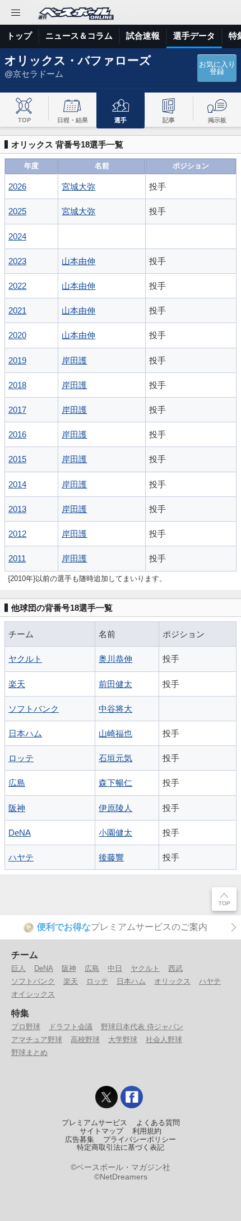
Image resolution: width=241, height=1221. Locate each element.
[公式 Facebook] (132, 1097)
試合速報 (143, 35)
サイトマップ (101, 1131)
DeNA (19, 832)
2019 (17, 360)
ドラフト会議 (70, 1026)
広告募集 (79, 1140)
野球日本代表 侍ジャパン (142, 1026)
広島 (16, 782)
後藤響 (111, 857)
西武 (175, 968)
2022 (17, 286)
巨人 (18, 968)
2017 (17, 409)
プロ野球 (25, 1026)
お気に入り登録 (217, 68)
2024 (17, 236)
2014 (17, 484)
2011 (17, 558)
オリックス (172, 981)
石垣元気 (115, 758)
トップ (19, 35)
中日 (115, 968)
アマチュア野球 (36, 1039)
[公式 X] (106, 1097)
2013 (17, 509)
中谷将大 (115, 708)
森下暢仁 (115, 782)
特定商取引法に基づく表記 (120, 1147)
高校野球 (85, 1039)
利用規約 (146, 1131)
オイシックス (33, 994)
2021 (17, 310)
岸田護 (74, 360)
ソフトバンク (33, 708)
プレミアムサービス (94, 1123)
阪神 (16, 808)
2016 (17, 434)
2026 (17, 186)
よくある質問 (158, 1123)
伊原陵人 (115, 808)
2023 (17, 261)
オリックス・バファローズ (77, 60)
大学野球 (122, 1039)
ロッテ (21, 758)
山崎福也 (115, 733)
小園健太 (115, 832)
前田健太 (115, 684)
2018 (17, 385)
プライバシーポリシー (139, 1140)
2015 (17, 459)
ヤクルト (25, 659)
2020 (17, 335)
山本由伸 (78, 261)
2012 (17, 533)
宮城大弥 (78, 186)
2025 (17, 211)
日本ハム (25, 733)
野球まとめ (29, 1052)
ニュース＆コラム (79, 35)
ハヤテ (21, 857)
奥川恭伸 (115, 659)
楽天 (16, 684)
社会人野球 (164, 1039)
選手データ (194, 35)
